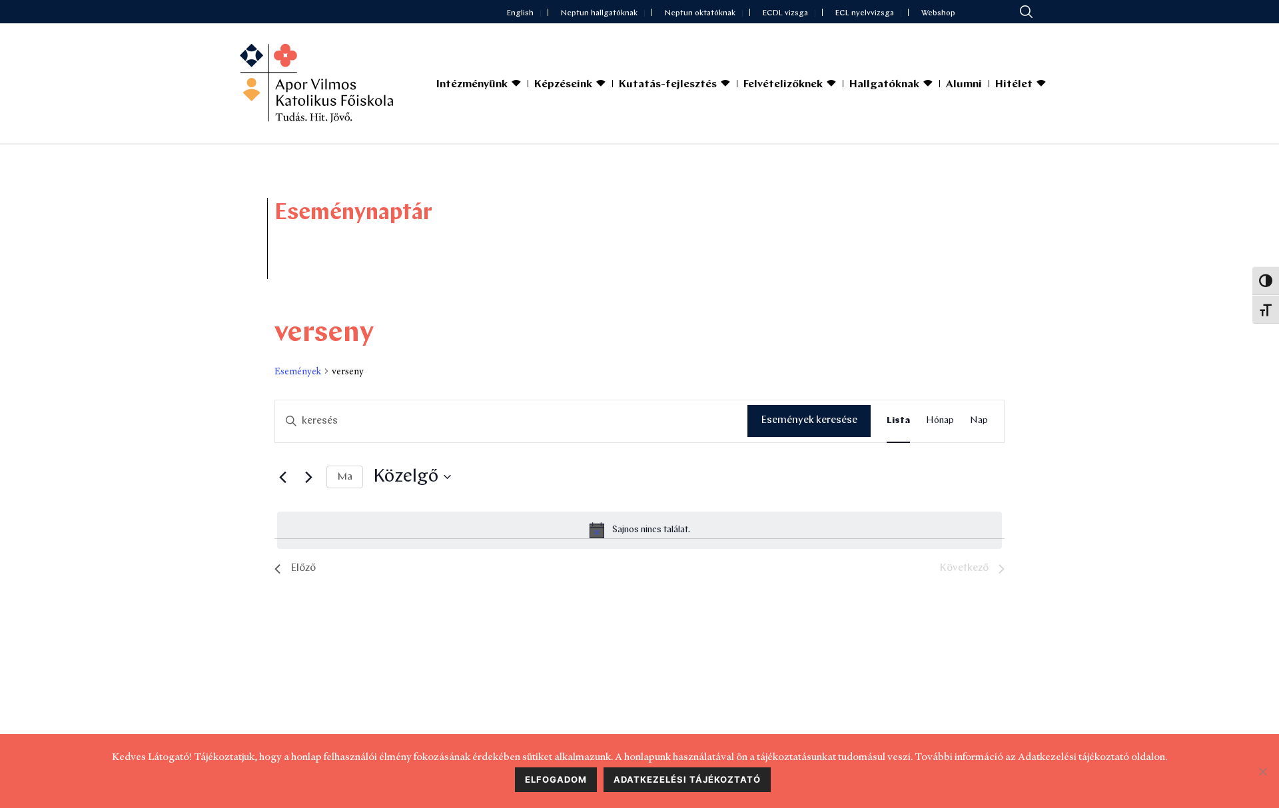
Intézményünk (472, 84)
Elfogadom (556, 779)
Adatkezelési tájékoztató (687, 779)
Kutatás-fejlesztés (668, 84)
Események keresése (809, 420)
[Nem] (1262, 771)
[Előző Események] (282, 477)
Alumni (964, 84)
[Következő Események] (308, 477)
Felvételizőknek (783, 84)
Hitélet (1014, 84)
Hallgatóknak (884, 84)
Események (297, 371)
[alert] (639, 530)
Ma (344, 477)
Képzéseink (563, 84)
